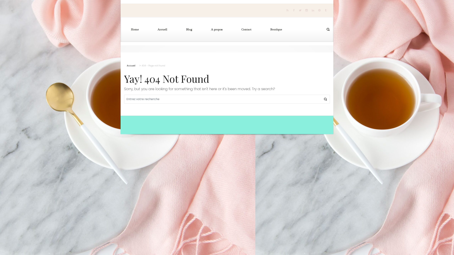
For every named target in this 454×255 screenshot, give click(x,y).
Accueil (131, 65)
